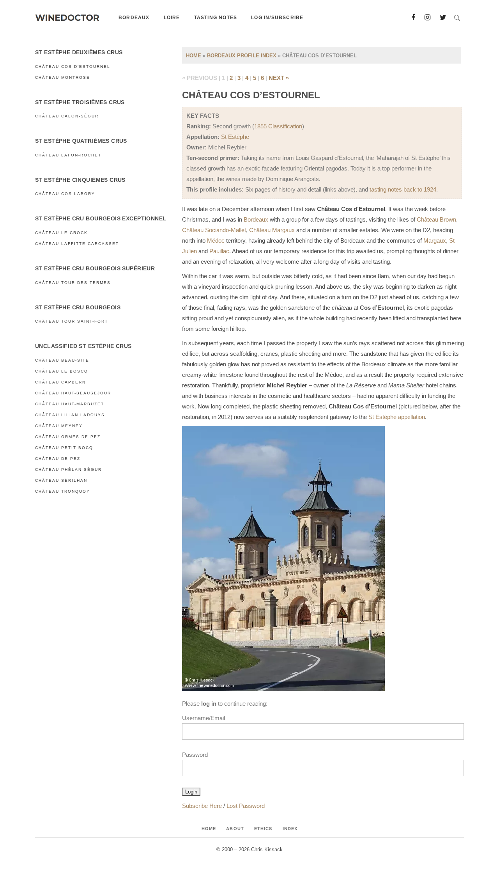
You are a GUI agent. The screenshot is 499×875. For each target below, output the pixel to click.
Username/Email (203, 718)
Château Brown (436, 219)
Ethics (263, 828)
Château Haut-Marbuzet (69, 404)
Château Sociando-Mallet (214, 230)
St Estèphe (235, 136)
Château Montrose (62, 77)
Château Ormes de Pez (68, 437)
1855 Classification (278, 126)
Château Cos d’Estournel (72, 66)
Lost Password (245, 805)
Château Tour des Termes (73, 282)
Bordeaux (256, 219)
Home (193, 56)
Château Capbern (60, 382)
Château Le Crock (61, 233)
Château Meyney (59, 426)
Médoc (216, 240)
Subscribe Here (202, 805)
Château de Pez (57, 458)
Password (195, 754)
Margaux (434, 240)
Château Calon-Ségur (67, 116)
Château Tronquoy (62, 491)
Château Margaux (272, 230)
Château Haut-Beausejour (73, 393)
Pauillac (219, 251)
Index (290, 828)
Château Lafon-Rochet (68, 155)
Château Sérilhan (61, 480)
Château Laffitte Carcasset (77, 243)
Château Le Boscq (61, 371)
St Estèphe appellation (396, 417)
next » (279, 78)
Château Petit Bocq (64, 447)
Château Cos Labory (65, 194)
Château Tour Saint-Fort (71, 321)
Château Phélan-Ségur (68, 469)
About (235, 828)
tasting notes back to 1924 (403, 189)
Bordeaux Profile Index (241, 56)
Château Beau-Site (62, 360)
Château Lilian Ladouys (70, 415)
